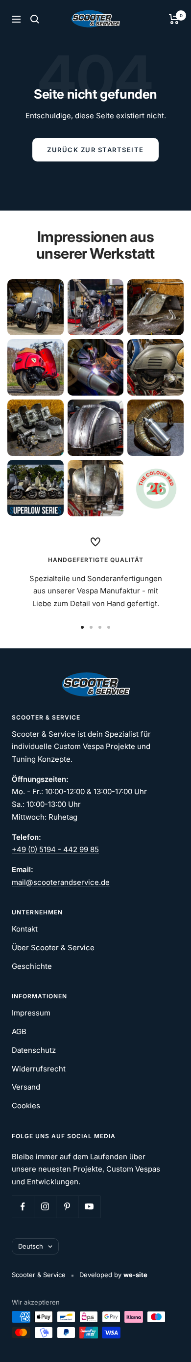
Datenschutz (34, 1050)
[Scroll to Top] (170, 1341)
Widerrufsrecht (39, 1068)
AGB (19, 1031)
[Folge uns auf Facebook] (23, 1207)
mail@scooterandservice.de (61, 882)
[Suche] (34, 19)
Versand (26, 1087)
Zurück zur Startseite (95, 150)
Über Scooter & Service (53, 947)
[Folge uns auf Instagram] (45, 1207)
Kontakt (25, 929)
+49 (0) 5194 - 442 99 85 (55, 849)
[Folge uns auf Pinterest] (67, 1207)
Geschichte (32, 966)
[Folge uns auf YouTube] (89, 1207)
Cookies (26, 1105)
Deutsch (30, 1246)
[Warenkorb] (174, 19)
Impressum (31, 1012)
